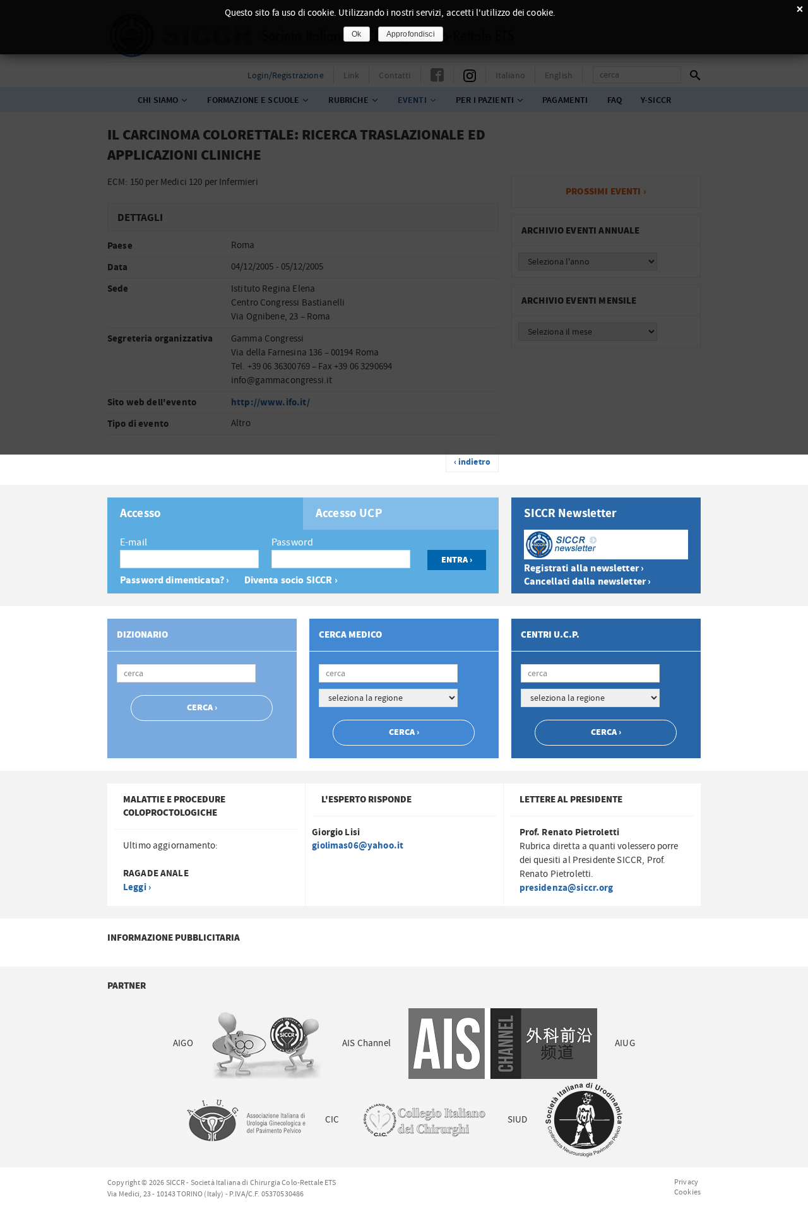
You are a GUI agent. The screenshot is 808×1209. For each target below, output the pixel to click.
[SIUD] (584, 1120)
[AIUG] (245, 1120)
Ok (356, 34)
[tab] (205, 513)
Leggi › (137, 887)
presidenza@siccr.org (567, 888)
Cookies (687, 1192)
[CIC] (423, 1120)
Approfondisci (410, 34)
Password (292, 542)
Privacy (686, 1182)
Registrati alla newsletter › (584, 568)
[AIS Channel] (503, 1043)
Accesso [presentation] (140, 514)
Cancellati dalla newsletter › (587, 581)
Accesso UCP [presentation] (349, 514)
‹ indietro (472, 462)
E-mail (133, 542)
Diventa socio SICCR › (291, 580)
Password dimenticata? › (174, 580)
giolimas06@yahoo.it (357, 845)
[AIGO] (267, 1043)
